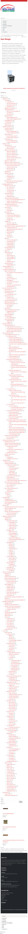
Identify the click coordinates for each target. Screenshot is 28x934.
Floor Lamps (11, 524)
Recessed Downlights (14, 538)
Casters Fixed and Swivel (12, 476)
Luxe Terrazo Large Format (17, 403)
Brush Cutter (10, 767)
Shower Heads (10, 170)
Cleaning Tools (8, 268)
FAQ (3, 927)
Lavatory (9, 174)
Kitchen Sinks (8, 510)
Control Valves (10, 620)
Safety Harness (10, 258)
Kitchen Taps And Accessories (11, 511)
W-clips (8, 235)
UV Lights (11, 570)
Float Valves (9, 621)
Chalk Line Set (12, 688)
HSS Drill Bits (11, 735)
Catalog (4, 919)
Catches (11, 466)
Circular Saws (10, 770)
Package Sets (10, 176)
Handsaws (11, 714)
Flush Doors (9, 297)
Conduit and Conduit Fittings (13, 330)
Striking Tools (10, 716)
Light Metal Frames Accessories (14, 229)
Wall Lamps (11, 528)
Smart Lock (9, 486)
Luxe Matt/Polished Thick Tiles (18, 407)
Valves (6, 617)
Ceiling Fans (7, 517)
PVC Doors (7, 308)
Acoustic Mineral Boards (12, 206)
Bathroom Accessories (10, 150)
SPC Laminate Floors (11, 437)
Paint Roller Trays (11, 593)
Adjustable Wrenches (14, 652)
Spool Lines (11, 451)
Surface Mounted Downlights (15, 539)
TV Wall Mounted (9, 122)
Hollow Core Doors (11, 299)
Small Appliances (9, 120)
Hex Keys (11, 646)
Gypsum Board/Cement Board (14, 202)
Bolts (8, 494)
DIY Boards (9, 305)
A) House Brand (10, 336)
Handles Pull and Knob (12, 479)
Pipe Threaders (12, 704)
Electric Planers (10, 777)
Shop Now (4, 918)
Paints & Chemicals (7, 572)
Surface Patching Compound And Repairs (14, 600)
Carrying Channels (11, 227)
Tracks (8, 233)
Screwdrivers (12, 648)
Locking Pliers (14, 666)
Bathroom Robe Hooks (12, 154)
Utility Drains (7, 614)
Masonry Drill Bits (12, 736)
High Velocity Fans (11, 105)
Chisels (8, 275)
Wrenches (11, 699)
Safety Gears (8, 252)
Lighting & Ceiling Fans (8, 516)
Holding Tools (10, 651)
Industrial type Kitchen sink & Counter (13, 507)
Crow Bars (9, 277)
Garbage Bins (8, 499)
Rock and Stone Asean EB (14, 417)
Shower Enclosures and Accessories (13, 181)
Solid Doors (9, 313)
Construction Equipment (8, 269)
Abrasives (7, 573)
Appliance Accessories (10, 108)
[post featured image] (11, 77)
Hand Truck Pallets (11, 278)
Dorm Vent (9, 195)
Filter (21, 801)
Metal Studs (9, 232)
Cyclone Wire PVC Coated (13, 216)
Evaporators (9, 102)
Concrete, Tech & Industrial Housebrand (18, 344)
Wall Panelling (8, 316)
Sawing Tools (10, 711)
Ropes (6, 251)
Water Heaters (8, 125)
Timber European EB (13, 434)
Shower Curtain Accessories (13, 157)
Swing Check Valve (11, 628)
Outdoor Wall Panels (11, 142)
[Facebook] (1, 905)
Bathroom (5, 143)
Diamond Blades (12, 750)
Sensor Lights (12, 566)
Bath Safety (7, 145)
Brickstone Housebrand (14, 337)
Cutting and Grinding (11, 730)
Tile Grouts (9, 188)
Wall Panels (7, 139)
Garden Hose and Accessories (11, 443)
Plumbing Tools (10, 701)
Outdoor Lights (10, 556)
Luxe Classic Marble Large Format (18, 396)
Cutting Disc (12, 732)
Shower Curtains (10, 159)
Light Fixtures (12, 531)
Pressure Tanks (10, 609)
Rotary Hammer (10, 789)
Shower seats (10, 148)
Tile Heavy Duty (10, 190)
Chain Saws (9, 769)
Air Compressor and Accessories (14, 272)
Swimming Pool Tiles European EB (16, 432)
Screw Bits (11, 758)
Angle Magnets (10, 264)
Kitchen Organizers (9, 508)
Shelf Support (12, 472)
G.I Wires (9, 218)
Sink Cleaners (12, 707)
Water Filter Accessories (10, 795)
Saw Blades (11, 753)
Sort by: (2, 36)
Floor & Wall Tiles (6, 333)
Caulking (7, 575)
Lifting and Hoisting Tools (14, 694)
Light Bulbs (9, 542)
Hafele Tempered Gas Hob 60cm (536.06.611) (14, 88)
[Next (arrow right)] (1, 933)
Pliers (10, 659)
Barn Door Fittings (9, 462)
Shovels (8, 283)
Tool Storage (10, 725)
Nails (6, 238)
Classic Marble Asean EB (14, 413)
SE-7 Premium (10, 187)
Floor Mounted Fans (11, 103)
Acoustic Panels (8, 128)
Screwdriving (10, 755)
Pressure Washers (11, 787)
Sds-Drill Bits (11, 739)
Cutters (10, 637)
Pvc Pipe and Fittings (9, 612)
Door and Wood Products (8, 288)
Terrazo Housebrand (13, 356)
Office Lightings (12, 533)
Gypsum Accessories (11, 201)
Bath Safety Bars (10, 147)
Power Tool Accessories (10, 728)
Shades (6, 455)
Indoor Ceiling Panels (11, 131)
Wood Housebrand (13, 358)
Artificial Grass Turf (9, 441)
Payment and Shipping (7, 25)
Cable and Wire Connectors (13, 327)
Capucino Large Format (14, 390)
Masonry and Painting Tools (13, 676)
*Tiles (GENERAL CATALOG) (11, 334)
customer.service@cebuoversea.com (9, 881)
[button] (1, 914)
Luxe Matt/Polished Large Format (18, 399)
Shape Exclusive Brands (14, 375)
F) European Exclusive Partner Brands (15, 420)
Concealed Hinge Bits (14, 749)
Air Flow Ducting (8, 193)
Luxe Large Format (13, 395)
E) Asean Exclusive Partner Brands (14, 410)
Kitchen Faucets (10, 514)
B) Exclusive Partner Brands (13, 359)
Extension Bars (12, 693)
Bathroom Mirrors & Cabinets (11, 162)
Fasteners (7, 493)
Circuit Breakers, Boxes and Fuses (14, 328)
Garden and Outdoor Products (10, 440)
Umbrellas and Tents (11, 458)
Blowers (8, 766)
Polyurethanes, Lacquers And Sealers (13, 597)
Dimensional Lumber (9, 291)
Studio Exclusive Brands (14, 379)
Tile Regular (9, 192)
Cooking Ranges (8, 109)
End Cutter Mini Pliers (16, 663)
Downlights (9, 530)
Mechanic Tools (10, 691)
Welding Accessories (11, 761)
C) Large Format (10, 389)
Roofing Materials (9, 247)
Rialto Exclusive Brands (14, 370)
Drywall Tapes (10, 586)
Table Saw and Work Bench (13, 285)
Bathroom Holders (11, 153)
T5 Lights (11, 553)
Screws (8, 496)
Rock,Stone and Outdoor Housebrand (17, 351)
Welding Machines (11, 791)
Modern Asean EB (13, 415)
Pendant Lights (12, 525)
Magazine (4, 921)
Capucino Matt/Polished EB (17, 365)
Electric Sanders (10, 778)
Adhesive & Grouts (9, 185)
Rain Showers (10, 168)
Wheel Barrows (10, 286)
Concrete (7, 207)
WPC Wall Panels (10, 317)
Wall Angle (9, 237)
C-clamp (11, 656)
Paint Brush (9, 590)
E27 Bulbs (11, 547)
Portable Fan (10, 106)
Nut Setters (11, 756)
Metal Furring (10, 230)
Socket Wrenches (13, 697)
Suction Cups (12, 673)
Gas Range (9, 112)
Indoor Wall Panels (11, 140)
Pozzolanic (9, 210)
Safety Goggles (10, 257)
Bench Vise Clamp (13, 654)
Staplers (11, 649)
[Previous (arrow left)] (0, 933)
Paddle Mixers (12, 679)
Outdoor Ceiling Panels (12, 133)
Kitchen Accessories (11, 513)
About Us (4, 27)
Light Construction (9, 271)
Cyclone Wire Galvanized (12, 215)
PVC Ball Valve (10, 626)
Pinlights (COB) (12, 534)
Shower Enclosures (11, 182)
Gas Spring (11, 471)
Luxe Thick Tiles (12, 406)
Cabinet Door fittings (11, 465)
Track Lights (11, 541)
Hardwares (5, 460)
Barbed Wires (10, 213)
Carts (8, 274)
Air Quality (7, 100)
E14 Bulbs (11, 545)
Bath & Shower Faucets (12, 165)
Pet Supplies (7, 503)
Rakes (10, 448)
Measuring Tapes (13, 690)
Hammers (11, 722)
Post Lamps (11, 559)
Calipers (11, 685)
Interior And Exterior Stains (11, 578)
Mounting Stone (12, 746)
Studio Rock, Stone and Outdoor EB (19, 386)
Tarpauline (9, 457)
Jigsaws (8, 781)
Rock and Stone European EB (15, 427)
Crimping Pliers (14, 662)
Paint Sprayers (10, 784)
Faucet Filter (7, 794)
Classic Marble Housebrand (15, 341)
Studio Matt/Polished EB (16, 384)
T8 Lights (11, 555)
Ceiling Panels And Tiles (10, 204)
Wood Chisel (12, 724)
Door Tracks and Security (10, 488)
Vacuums (7, 123)
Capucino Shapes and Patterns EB (18, 367)
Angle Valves (10, 618)
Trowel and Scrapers (13, 680)
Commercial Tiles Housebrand (16, 342)
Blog (3, 926)
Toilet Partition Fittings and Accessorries (16, 480)
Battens (11, 544)
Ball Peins (11, 718)
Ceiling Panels (8, 129)
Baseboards (9, 320)
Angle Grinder (10, 764)
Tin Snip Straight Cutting (14, 640)
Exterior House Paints (9, 576)
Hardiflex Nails (10, 244)
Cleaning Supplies (7, 266)
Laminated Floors (11, 294)
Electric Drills (10, 775)
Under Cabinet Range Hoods (13, 119)
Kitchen (4, 505)
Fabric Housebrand (13, 347)
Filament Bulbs (12, 548)
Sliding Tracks (12, 474)
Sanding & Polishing (11, 742)
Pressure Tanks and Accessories (12, 606)
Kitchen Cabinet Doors (10, 300)
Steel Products (8, 263)
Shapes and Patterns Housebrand (16, 354)
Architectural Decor (7, 126)
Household (5, 497)
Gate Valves (9, 624)
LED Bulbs (11, 552)
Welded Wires (10, 219)
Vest (8, 260)
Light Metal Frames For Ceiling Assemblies (14, 226)
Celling (8, 322)
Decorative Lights (11, 521)
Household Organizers (10, 500)
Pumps (6, 611)
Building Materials (7, 184)
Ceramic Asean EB (13, 412)
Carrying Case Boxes (13, 727)
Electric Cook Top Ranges (12, 111)
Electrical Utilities (6, 323)
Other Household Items (10, 502)
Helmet (8, 254)
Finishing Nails (10, 243)
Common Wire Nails (11, 240)
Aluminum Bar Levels (13, 683)
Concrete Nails (10, 241)
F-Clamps (11, 657)
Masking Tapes (10, 587)
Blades (10, 635)
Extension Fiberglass (11, 224)
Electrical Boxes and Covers (13, 331)
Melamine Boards (9, 302)
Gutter (8, 249)
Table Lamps (12, 527)
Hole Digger (9, 280)
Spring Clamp (12, 671)
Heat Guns (9, 780)
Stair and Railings (8, 314)
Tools (4, 631)
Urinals (8, 179)
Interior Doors (8, 296)
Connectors (11, 469)
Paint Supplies (8, 584)
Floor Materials (8, 292)
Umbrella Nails (10, 246)
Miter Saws (9, 783)
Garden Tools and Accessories (12, 444)
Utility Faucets (8, 615)
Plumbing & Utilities (7, 601)
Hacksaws (11, 713)
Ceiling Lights (12, 522)
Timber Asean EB (13, 418)
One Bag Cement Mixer (12, 282)
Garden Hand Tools (11, 446)
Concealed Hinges (13, 468)
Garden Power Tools (11, 452)
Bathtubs (7, 171)
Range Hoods (8, 116)
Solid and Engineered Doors (11, 309)
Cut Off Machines (11, 773)
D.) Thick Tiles (10, 404)
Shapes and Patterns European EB (16, 429)
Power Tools (7, 763)
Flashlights (11, 564)
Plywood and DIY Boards (10, 303)
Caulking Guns (12, 677)
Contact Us (5, 32)
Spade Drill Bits (12, 741)
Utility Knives (12, 642)
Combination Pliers (15, 660)
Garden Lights (12, 558)
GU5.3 (10, 550)
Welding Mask (10, 261)
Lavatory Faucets (11, 167)
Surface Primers (10, 583)
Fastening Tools (10, 643)
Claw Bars (11, 719)
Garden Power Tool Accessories (14, 449)
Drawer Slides (10, 477)
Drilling (8, 733)
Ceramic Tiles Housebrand (15, 339)
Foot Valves (9, 623)
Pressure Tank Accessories (13, 607)
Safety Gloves (10, 255)
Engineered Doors (11, 311)
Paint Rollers (9, 595)
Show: (22, 36)
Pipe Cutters (12, 702)
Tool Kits (11, 674)
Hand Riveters (12, 645)
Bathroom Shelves (11, 156)
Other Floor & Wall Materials (11, 435)
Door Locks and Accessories (11, 482)
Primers (6, 598)
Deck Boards (7, 289)
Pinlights (13, 536)
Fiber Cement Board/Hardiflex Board (15, 199)
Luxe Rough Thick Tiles (16, 409)
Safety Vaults (10, 491)
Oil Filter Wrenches (13, 696)
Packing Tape (10, 589)
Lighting (6, 519)
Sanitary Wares (8, 173)
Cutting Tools (10, 634)
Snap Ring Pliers (14, 669)
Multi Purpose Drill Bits (14, 738)
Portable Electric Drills (12, 786)
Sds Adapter (11, 759)
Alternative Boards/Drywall (11, 198)
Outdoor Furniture (9, 454)
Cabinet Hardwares (9, 463)
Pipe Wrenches (12, 705)
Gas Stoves (9, 114)
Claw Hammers (12, 721)
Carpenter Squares (13, 687)
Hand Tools (7, 632)
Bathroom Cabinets (9, 161)
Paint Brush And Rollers (12, 592)
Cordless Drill (10, 772)
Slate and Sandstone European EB (16, 431)
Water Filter (5, 792)
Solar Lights (9, 567)
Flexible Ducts (10, 196)
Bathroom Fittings (11, 151)
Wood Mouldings (8, 319)
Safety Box (9, 489)
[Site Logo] (8, 8)
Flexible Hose (8, 603)
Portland (9, 209)
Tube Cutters (12, 710)
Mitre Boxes (11, 638)
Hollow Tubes (8, 134)
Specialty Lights (10, 569)
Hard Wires (7, 212)
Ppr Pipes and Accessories (11, 604)
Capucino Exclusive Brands (15, 361)
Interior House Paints (9, 579)
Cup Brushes (12, 744)
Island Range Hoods (11, 117)
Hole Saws (11, 752)
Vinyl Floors (9, 438)
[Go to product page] (15, 808)
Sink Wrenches (12, 708)
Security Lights (10, 562)
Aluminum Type (10, 223)
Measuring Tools (10, 682)
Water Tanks (8, 629)
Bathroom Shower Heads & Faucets (13, 164)
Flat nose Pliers (14, 665)
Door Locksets (10, 485)
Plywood (9, 306)
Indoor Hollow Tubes (11, 136)
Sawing (8, 747)
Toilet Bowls (9, 178)
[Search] (26, 916)
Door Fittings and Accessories (13, 483)
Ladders (6, 221)
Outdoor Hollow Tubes (12, 137)
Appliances (5, 98)
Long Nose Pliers (14, 668)
